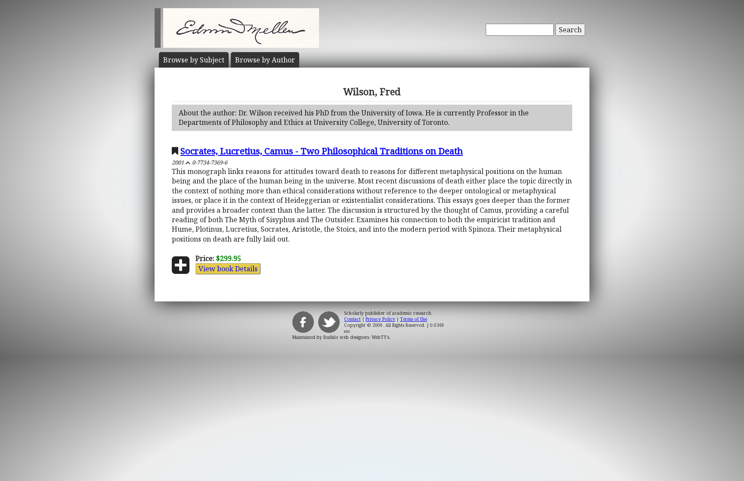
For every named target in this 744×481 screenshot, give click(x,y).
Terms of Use (413, 319)
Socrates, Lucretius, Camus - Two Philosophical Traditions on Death (321, 151)
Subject (193, 59)
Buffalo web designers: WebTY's (356, 337)
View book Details (227, 268)
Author (265, 59)
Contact (352, 319)
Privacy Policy (380, 319)
